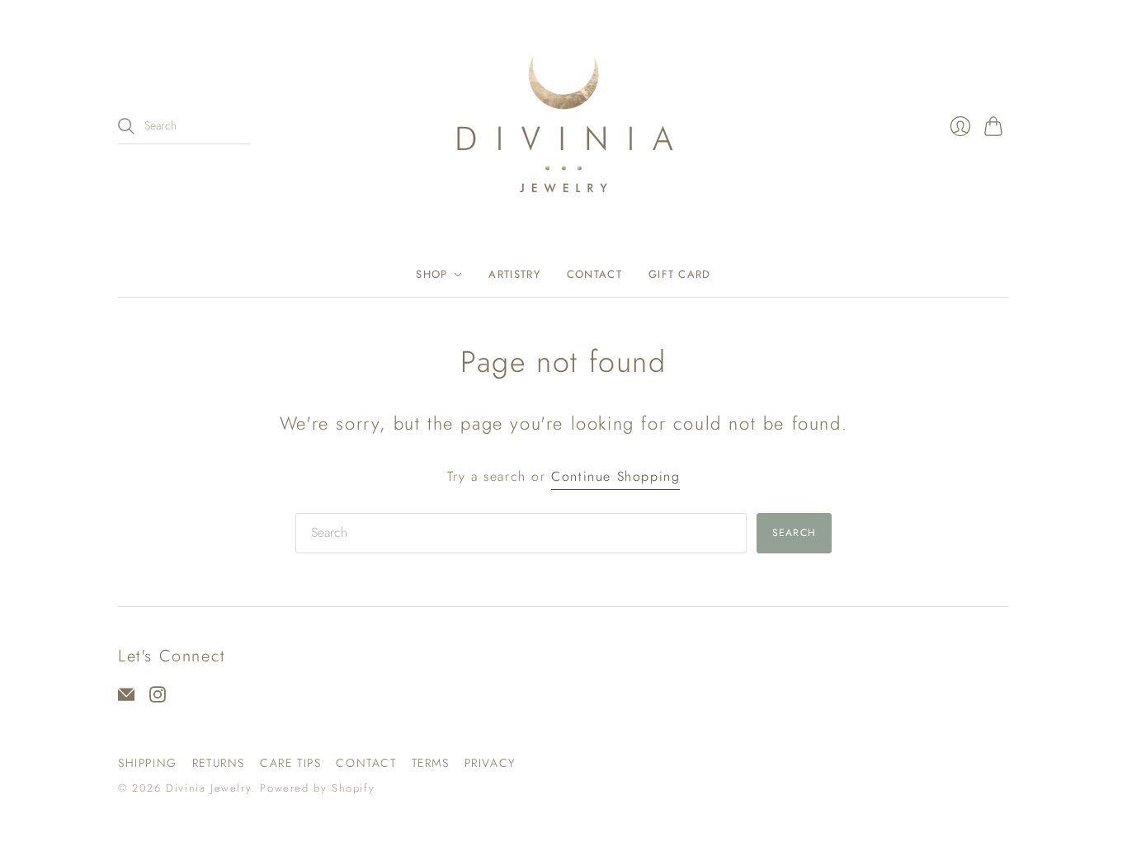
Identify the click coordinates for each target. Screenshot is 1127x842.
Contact (594, 274)
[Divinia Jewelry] (563, 126)
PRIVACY (490, 763)
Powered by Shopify (317, 788)
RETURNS (218, 763)
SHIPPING (147, 763)
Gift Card (679, 274)
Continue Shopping (615, 477)
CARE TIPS (290, 763)
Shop (431, 274)
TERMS (431, 763)
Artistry (514, 274)
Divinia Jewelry (208, 788)
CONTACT (366, 763)
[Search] (126, 126)
